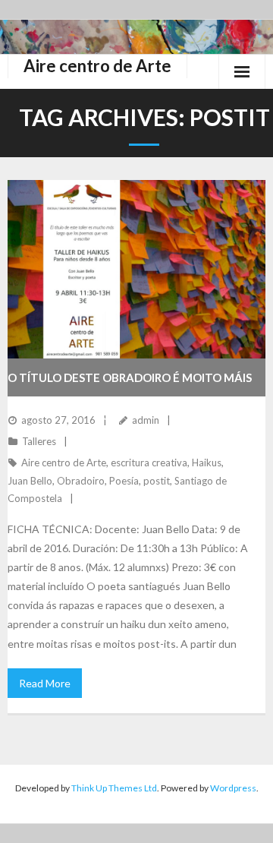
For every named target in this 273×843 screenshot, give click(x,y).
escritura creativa (149, 462)
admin (145, 420)
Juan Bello (30, 481)
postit (156, 481)
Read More (45, 683)
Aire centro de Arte (63, 462)
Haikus (206, 462)
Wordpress (233, 788)
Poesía (124, 481)
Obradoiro (81, 481)
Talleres (39, 441)
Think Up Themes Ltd (114, 788)
